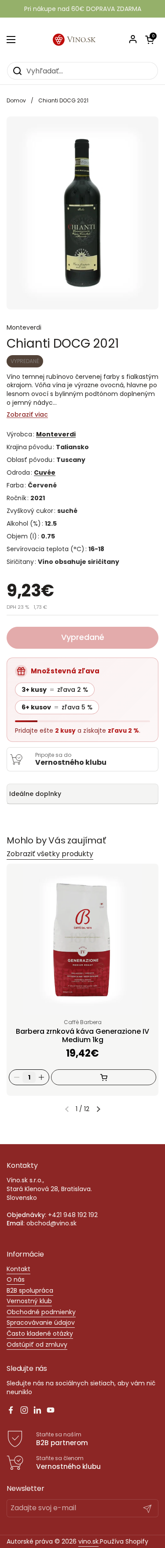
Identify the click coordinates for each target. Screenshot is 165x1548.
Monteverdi (56, 434)
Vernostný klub (29, 1301)
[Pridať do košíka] (103, 1077)
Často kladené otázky (40, 1333)
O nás (16, 1279)
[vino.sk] (82, 39)
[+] (41, 1077)
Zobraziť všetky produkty (50, 854)
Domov (16, 100)
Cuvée (44, 472)
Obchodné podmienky (41, 1312)
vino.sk (88, 1541)
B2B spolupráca (30, 1290)
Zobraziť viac (27, 415)
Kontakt (18, 1269)
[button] (98, 1109)
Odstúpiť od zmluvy (37, 1344)
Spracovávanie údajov (41, 1322)
